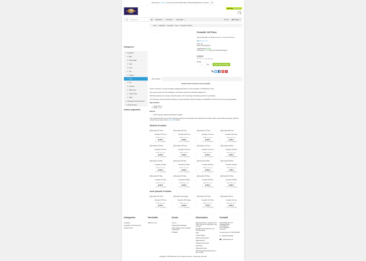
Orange (131, 75)
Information (180, 19)
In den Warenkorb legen (221, 64)
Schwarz (131, 86)
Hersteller (169, 19)
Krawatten (130, 53)
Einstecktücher (132, 105)
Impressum (199, 245)
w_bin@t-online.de (227, 239)
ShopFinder (234, 8)
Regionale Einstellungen (179, 225)
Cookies (162, 2)
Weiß (130, 97)
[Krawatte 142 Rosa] (124, 114)
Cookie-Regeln (200, 235)
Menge (199, 61)
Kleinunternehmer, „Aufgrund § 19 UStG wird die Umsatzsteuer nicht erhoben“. (206, 224)
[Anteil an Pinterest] (226, 71)
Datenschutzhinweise (202, 238)
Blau (130, 56)
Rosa (130, 79)
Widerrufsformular (201, 248)
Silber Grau (132, 90)
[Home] (152, 19)
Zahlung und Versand (202, 243)
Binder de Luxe (152, 223)
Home (155, 25)
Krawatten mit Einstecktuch (136, 101)
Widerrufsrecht (200, 240)
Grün (130, 67)
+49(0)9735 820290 (227, 236)
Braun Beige (133, 60)
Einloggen (236, 19)
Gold (130, 64)
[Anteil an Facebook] (219, 71)
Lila (130, 71)
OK (212, 2)
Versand (171, 120)
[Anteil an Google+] (222, 71)
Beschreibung (156, 79)
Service (226, 19)
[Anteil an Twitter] (215, 71)
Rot (130, 82)
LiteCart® (204, 256)
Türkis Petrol (133, 93)
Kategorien (158, 19)
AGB (197, 233)
